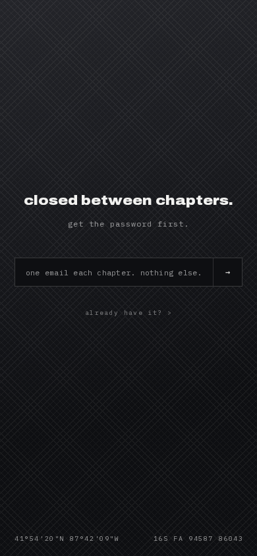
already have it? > (128, 312)
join (227, 272)
